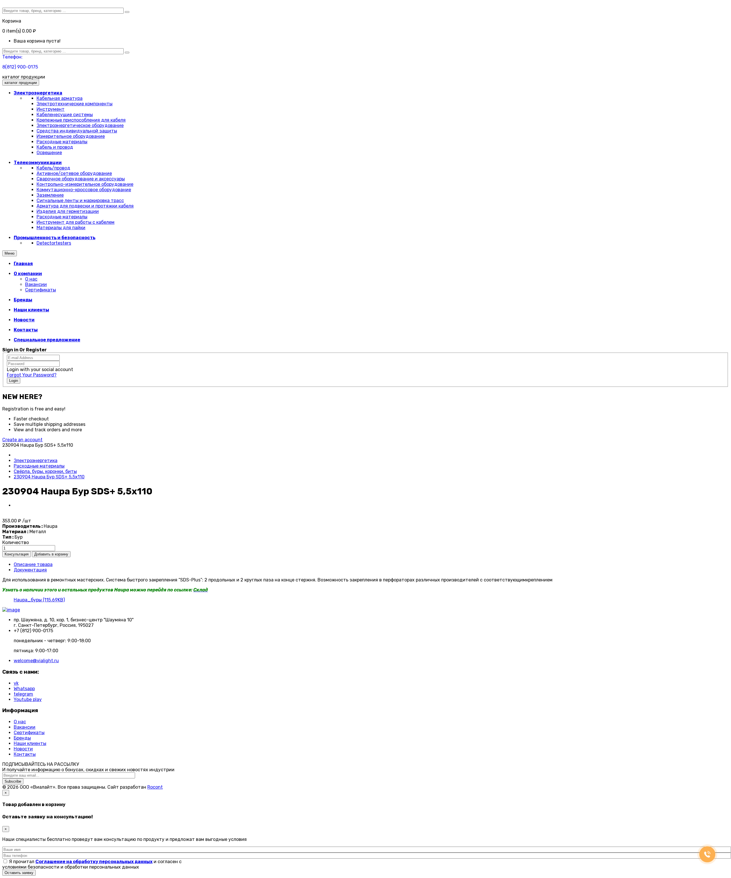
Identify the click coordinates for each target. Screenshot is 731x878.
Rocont (155, 787)
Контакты (25, 754)
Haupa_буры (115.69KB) (39, 600)
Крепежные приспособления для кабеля (81, 120)
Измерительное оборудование (71, 136)
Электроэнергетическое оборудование (80, 125)
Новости (23, 749)
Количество (15, 542)
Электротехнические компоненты (75, 103)
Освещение (49, 152)
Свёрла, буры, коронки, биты (45, 471)
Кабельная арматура (60, 98)
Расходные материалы (62, 141)
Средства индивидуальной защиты (77, 131)
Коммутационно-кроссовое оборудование (84, 189)
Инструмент (51, 109)
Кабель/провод (53, 168)
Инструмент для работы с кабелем (76, 222)
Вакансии (36, 284)
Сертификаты (40, 290)
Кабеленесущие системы (65, 114)
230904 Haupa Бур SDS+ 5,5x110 (49, 477)
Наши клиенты (30, 743)
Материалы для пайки (61, 227)
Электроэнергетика (35, 460)
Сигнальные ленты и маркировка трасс (80, 200)
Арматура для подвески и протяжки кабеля (85, 206)
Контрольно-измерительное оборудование (85, 184)
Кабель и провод (55, 147)
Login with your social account (40, 369)
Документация (30, 570)
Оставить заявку (19, 873)
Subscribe (13, 781)
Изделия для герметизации (68, 211)
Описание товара (33, 564)
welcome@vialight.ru (36, 660)
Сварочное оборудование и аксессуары (81, 179)
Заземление (50, 195)
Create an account (22, 439)
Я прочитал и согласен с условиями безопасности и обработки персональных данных (92, 864)
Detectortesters (54, 243)
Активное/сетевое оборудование (74, 173)
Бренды (22, 738)
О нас (31, 279)
